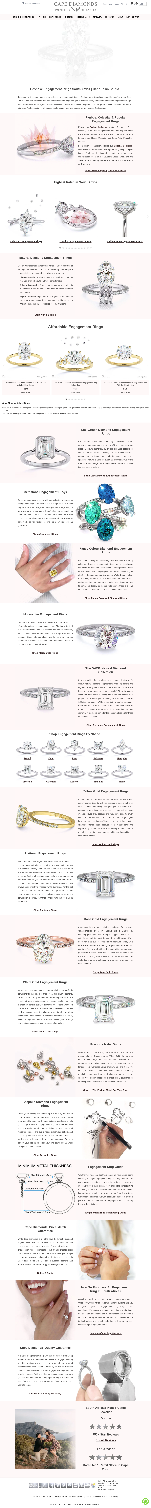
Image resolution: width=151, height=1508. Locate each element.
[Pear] (74, 750)
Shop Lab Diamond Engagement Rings (105, 475)
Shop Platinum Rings (45, 910)
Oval (51, 758)
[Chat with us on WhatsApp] (145, 1501)
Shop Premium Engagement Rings (105, 725)
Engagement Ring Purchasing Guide (105, 1212)
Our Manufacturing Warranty (106, 1333)
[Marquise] (122, 750)
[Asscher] (74, 773)
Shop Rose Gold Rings (105, 972)
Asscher (74, 781)
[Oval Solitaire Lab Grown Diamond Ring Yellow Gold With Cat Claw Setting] (26, 356)
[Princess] (98, 750)
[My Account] (126, 4)
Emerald (27, 781)
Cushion (51, 781)
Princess (98, 758)
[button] (3, 217)
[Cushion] (51, 773)
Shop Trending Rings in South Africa (105, 170)
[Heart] (122, 773)
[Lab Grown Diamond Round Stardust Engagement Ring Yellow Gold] (75, 356)
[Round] (27, 750)
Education (109, 17)
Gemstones (68, 17)
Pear (74, 758)
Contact (135, 17)
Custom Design (55, 17)
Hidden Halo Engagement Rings (125, 241)
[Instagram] (58, 1485)
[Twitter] (64, 1485)
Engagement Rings (26, 17)
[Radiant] (98, 773)
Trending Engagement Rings (75, 241)
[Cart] (135, 4)
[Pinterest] (70, 1485)
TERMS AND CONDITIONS (43, 1497)
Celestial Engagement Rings (26, 241)
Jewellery (97, 17)
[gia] (33, 1485)
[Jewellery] (44, 1485)
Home (14, 17)
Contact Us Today (107, 1490)
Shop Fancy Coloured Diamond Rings (106, 598)
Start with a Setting (45, 314)
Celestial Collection (123, 146)
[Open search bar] (122, 4)
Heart (122, 781)
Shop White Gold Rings (45, 1031)
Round (27, 758)
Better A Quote (45, 1273)
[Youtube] (87, 1485)
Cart (128, 17)
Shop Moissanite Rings (45, 653)
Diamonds (41, 17)
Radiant (98, 781)
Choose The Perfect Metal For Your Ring (105, 1090)
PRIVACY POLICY (61, 1497)
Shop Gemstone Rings (45, 534)
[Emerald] (27, 773)
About (120, 17)
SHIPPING (87, 1497)
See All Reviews (106, 1440)
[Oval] (51, 750)
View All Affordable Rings (16, 403)
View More (25, 392)
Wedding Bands (83, 17)
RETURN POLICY (75, 1497)
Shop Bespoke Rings (45, 1155)
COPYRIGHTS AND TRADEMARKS (105, 1497)
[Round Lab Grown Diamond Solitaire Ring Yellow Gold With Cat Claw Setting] (125, 356)
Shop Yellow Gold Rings (105, 844)
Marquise (122, 758)
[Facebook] (52, 1485)
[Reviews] (81, 1485)
